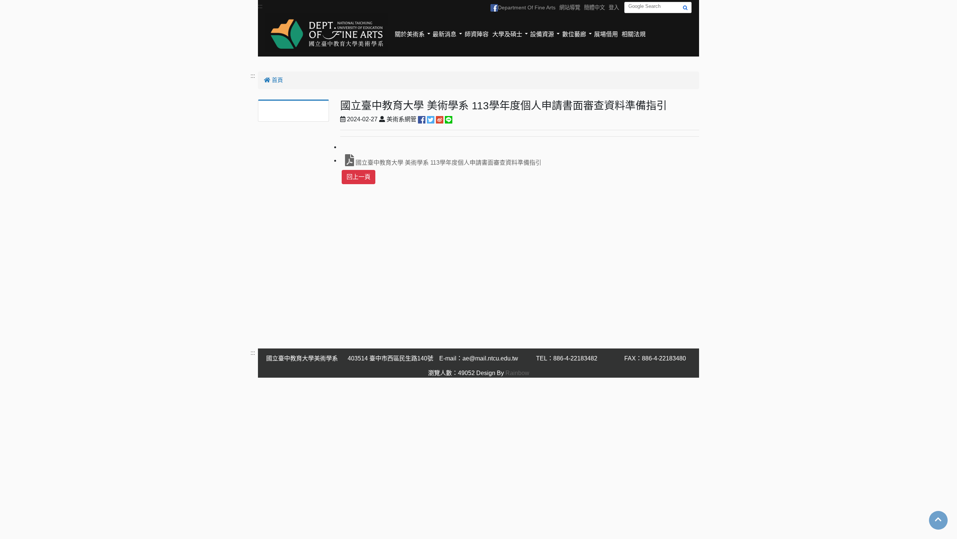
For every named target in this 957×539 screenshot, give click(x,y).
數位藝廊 (574, 34)
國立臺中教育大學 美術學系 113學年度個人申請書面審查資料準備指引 (447, 162)
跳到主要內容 (18, 4)
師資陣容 (477, 34)
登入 (614, 7)
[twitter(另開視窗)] (430, 119)
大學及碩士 (507, 34)
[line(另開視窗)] (448, 119)
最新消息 (444, 34)
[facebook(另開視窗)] (421, 119)
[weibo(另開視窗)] (439, 119)
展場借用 (606, 34)
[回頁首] (938, 519)
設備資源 (542, 34)
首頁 (276, 80)
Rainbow (517, 373)
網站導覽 (569, 7)
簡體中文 (594, 7)
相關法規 (634, 34)
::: (260, 6)
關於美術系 (410, 34)
